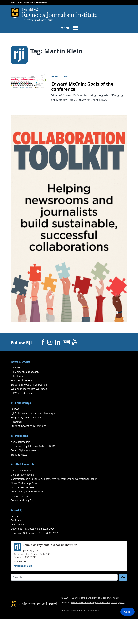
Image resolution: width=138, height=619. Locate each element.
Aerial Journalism (20, 441)
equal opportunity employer (85, 610)
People (15, 516)
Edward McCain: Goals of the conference (82, 86)
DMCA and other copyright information (90, 602)
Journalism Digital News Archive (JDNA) (33, 446)
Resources (17, 421)
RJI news (15, 367)
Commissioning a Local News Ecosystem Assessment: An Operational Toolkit (54, 478)
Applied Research (22, 464)
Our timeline (18, 524)
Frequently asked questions (26, 417)
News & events (21, 361)
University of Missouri (37, 20)
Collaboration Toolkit (22, 474)
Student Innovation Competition (29, 384)
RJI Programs (19, 436)
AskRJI (127, 612)
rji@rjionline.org (23, 565)
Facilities (16, 520)
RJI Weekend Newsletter (24, 393)
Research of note (20, 496)
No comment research (23, 487)
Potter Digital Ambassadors (26, 450)
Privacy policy (118, 602)
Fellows (15, 408)
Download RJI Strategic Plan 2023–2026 (33, 528)
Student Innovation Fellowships (28, 426)
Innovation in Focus (22, 470)
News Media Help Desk (24, 483)
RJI (59, 13)
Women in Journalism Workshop (29, 388)
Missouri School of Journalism (29, 2)
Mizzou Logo (15, 13)
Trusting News (19, 454)
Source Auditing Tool (22, 500)
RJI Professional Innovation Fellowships (33, 413)
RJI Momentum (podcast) (25, 371)
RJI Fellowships (21, 403)
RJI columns (17, 376)
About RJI (17, 510)
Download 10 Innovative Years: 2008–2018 (34, 533)
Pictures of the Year (22, 380)
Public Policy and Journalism (27, 491)
